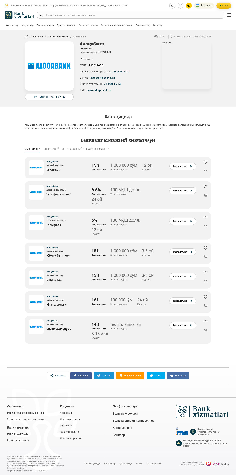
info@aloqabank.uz (102, 77)
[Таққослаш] (172, 5)
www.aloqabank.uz (100, 90)
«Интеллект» (56, 304)
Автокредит (67, 412)
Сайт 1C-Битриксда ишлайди (192, 465)
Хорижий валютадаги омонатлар (26, 419)
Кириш (224, 5)
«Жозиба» (54, 280)
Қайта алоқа (125, 463)
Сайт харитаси (154, 463)
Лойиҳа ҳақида (92, 463)
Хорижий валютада (18, 440)
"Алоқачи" (53, 170)
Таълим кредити (69, 431)
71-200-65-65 (112, 83)
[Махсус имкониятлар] (189, 5)
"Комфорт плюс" (58, 194)
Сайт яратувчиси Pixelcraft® (192, 462)
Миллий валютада (17, 433)
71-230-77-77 (121, 71)
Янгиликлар (109, 463)
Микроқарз (66, 425)
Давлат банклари (58, 36)
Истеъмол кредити (71, 438)
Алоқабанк (52, 161)
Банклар (38, 36)
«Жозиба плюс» (58, 255)
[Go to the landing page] (26, 36)
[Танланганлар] (180, 5)
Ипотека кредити (70, 419)
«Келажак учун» (58, 329)
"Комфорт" (54, 225)
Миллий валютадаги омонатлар (25, 412)
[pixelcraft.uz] (217, 464)
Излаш (139, 463)
